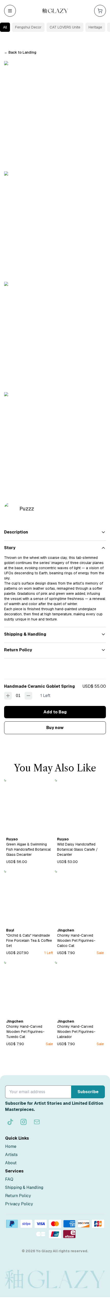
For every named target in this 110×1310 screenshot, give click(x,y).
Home (10, 1146)
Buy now (55, 727)
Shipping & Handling (24, 1187)
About (11, 1163)
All (5, 27)
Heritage (95, 27)
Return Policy (18, 1195)
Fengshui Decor (28, 27)
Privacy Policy (19, 1204)
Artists (11, 1154)
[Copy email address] (37, 1122)
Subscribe (88, 1091)
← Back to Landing (20, 52)
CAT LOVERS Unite (65, 27)
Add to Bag (55, 712)
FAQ (9, 1179)
